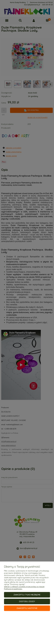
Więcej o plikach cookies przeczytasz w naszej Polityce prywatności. (24, 587)
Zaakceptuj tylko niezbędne (27, 595)
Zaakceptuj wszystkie (27, 608)
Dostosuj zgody (27, 601)
